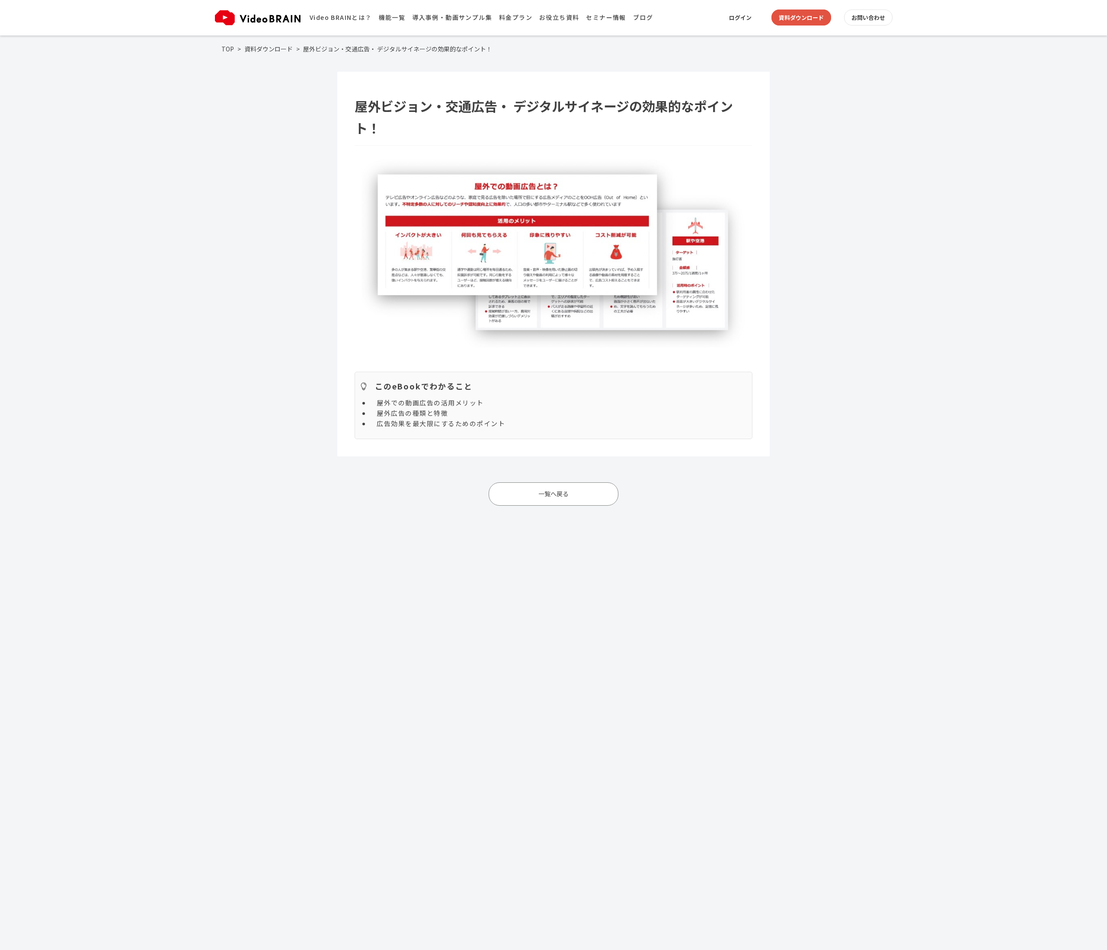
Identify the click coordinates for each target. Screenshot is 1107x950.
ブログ (643, 17)
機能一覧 (392, 17)
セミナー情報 (606, 17)
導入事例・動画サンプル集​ (452, 17)
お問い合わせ (868, 17)
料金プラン (515, 17)
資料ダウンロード (801, 17)
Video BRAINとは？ (341, 17)
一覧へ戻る (553, 493)
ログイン (740, 17)
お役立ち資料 (559, 17)
